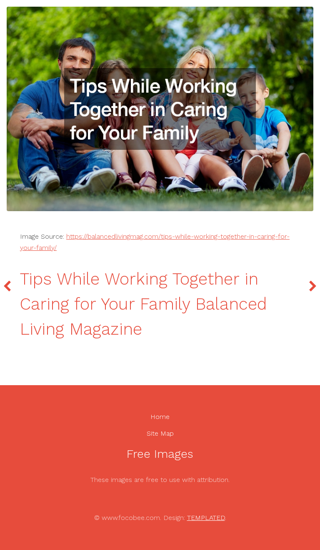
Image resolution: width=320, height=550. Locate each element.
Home (160, 417)
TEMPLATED (206, 518)
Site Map (160, 433)
